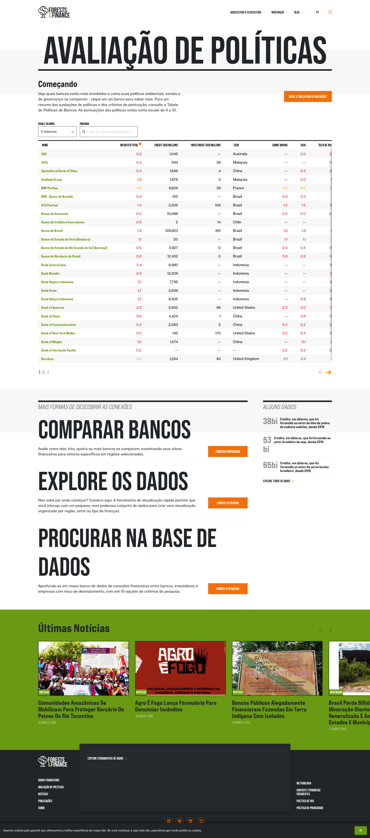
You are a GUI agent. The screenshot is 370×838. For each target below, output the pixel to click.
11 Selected (49, 132)
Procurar (84, 123)
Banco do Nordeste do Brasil (60, 256)
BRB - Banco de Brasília (57, 196)
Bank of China (50, 316)
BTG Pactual (49, 205)
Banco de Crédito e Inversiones (62, 222)
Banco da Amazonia (54, 213)
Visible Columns (46, 123)
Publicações (45, 801)
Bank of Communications (58, 324)
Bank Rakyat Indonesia (57, 299)
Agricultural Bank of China (59, 171)
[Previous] (321, 632)
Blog (296, 12)
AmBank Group (51, 179)
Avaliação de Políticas (51, 787)
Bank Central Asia (53, 265)
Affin (44, 162)
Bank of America (52, 307)
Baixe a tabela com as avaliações (308, 96)
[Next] (329, 630)
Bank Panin (49, 290)
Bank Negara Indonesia (57, 282)
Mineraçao (278, 12)
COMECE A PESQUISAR (227, 589)
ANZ (44, 154)
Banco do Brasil (52, 230)
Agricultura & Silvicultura (245, 12)
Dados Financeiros (48, 780)
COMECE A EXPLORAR (228, 503)
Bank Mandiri (50, 273)
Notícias (43, 794)
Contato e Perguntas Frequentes (308, 792)
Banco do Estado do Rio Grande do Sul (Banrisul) (74, 248)
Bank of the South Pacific (58, 350)
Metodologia (304, 783)
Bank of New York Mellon (58, 333)
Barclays (47, 359)
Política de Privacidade (310, 808)
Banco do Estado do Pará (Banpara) (65, 239)
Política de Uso (305, 801)
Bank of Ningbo (51, 342)
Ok (361, 830)
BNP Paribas (49, 188)
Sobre (41, 808)
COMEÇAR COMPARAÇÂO (228, 451)
